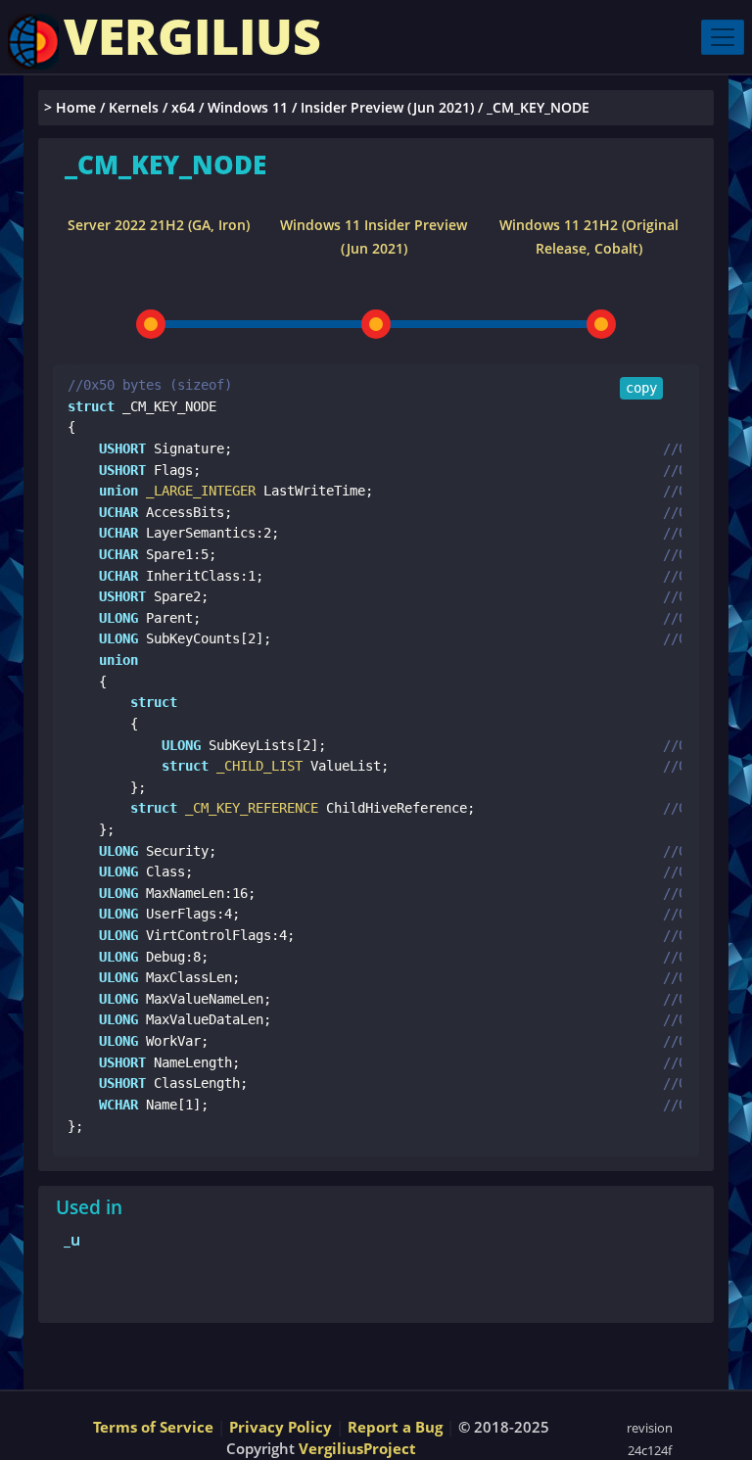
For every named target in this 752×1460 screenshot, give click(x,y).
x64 (183, 107)
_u (72, 1239)
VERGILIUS (192, 36)
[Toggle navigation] (722, 37)
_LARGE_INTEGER (197, 490)
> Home (70, 107)
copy (641, 388)
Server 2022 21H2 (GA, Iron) (159, 224)
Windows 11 (248, 107)
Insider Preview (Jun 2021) (387, 107)
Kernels (134, 107)
